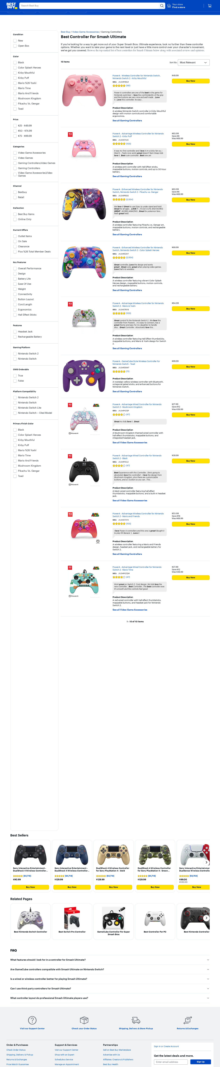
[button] (176, 6)
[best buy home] (11, 6)
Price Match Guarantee (17, 1064)
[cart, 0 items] (210, 6)
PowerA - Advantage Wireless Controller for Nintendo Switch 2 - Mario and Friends (138, 515)
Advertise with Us (111, 1054)
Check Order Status (15, 1050)
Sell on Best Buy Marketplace (117, 1050)
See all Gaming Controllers (127, 120)
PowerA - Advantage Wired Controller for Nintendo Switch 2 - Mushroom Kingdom (137, 405)
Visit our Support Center (66, 1050)
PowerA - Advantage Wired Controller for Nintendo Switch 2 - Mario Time (137, 568)
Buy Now (190, 81)
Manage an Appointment (67, 1064)
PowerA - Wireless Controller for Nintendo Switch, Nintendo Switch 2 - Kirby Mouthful (136, 77)
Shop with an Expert (64, 1054)
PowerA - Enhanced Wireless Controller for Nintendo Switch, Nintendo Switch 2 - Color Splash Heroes (138, 248)
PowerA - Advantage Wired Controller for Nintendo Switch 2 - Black (137, 457)
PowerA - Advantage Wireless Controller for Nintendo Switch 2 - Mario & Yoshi (138, 304)
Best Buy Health (110, 1064)
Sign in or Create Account (166, 1046)
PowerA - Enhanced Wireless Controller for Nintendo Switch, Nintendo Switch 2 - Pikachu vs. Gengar (138, 190)
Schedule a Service (64, 1059)
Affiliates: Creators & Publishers (118, 1059)
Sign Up (201, 1061)
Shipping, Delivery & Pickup (19, 1054)
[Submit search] (162, 6)
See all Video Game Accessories (130, 442)
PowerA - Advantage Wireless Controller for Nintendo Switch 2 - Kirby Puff (138, 135)
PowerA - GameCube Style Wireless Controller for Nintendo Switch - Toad (136, 362)
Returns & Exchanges (16, 1059)
